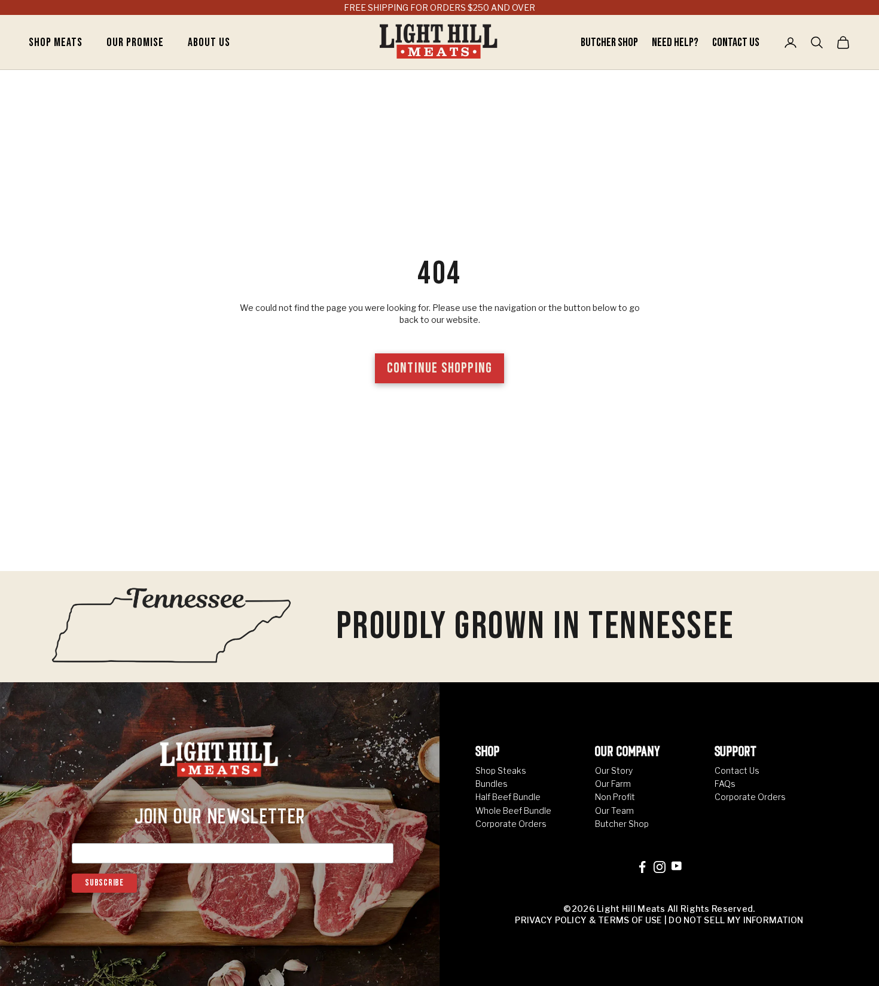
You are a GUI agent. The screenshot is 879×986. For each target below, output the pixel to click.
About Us (209, 42)
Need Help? (676, 42)
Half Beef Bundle (508, 797)
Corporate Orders (511, 824)
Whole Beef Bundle (513, 810)
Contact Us (735, 42)
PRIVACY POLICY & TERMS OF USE (588, 920)
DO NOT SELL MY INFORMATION (736, 920)
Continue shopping (439, 368)
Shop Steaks (500, 770)
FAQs (725, 784)
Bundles (491, 784)
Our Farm (613, 784)
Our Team (614, 810)
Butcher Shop (610, 42)
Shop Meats (56, 42)
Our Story (614, 770)
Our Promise (135, 42)
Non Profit (615, 797)
